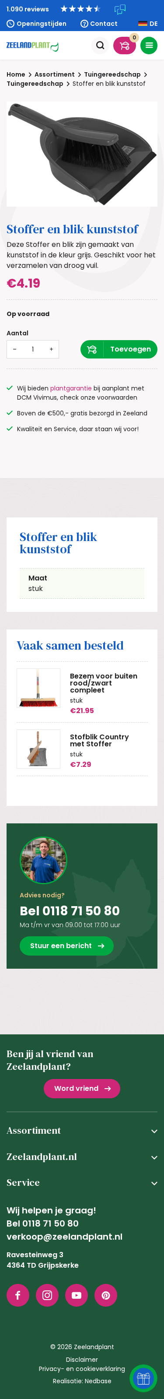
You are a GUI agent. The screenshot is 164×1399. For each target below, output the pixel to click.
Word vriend (76, 1088)
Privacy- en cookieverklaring (82, 1368)
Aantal (17, 333)
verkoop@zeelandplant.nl (64, 1236)
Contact (104, 24)
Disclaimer (82, 1359)
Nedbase (98, 1381)
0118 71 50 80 (50, 1223)
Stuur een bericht (61, 946)
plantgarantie (71, 388)
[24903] (118, 349)
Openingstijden (41, 24)
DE (153, 24)
